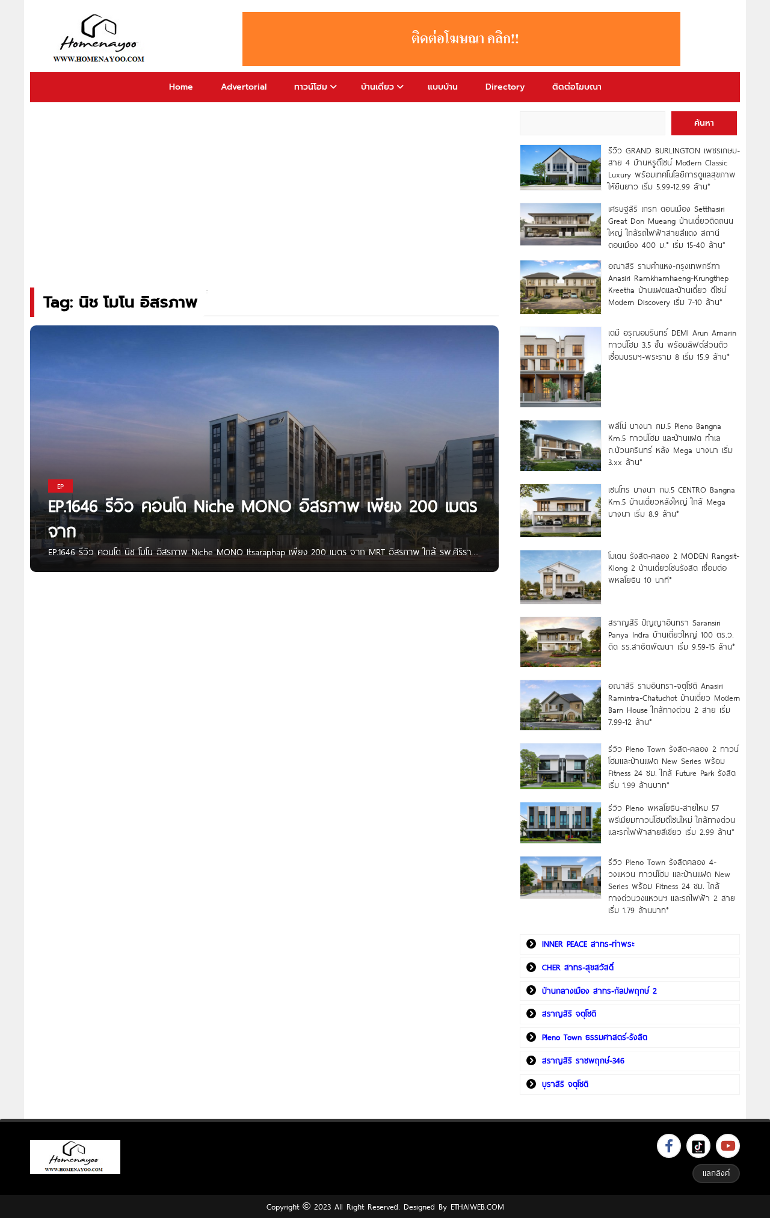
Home (181, 87)
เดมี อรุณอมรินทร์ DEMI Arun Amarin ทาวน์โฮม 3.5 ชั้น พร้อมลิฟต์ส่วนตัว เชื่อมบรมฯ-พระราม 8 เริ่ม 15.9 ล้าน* (672, 345)
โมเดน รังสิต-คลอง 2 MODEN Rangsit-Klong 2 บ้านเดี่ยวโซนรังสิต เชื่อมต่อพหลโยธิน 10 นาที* (673, 568)
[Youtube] (728, 1146)
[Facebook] (669, 1146)
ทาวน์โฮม (310, 87)
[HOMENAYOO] (101, 39)
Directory (505, 87)
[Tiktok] (698, 1146)
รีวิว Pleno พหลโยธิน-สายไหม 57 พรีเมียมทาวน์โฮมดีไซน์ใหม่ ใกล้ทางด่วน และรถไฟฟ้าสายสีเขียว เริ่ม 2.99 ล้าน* (671, 820)
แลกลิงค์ (716, 1173)
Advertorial (243, 87)
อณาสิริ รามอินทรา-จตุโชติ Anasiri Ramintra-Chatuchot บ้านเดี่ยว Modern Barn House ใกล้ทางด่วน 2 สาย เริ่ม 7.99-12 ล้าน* (674, 704)
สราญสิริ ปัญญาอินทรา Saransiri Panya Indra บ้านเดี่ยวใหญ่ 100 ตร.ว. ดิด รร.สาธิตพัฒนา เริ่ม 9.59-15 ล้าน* (671, 635)
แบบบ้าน (443, 87)
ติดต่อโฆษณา (577, 87)
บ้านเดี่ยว (377, 87)
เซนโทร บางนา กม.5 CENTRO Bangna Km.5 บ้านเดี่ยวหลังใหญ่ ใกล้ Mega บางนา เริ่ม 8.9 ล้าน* (671, 502)
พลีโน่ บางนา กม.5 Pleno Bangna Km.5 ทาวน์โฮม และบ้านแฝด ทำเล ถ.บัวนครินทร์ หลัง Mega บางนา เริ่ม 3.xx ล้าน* (670, 444)
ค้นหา (704, 123)
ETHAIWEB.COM (477, 1207)
